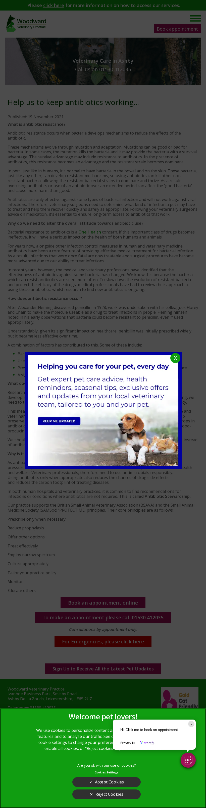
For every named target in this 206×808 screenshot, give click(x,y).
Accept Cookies (109, 782)
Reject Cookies (109, 794)
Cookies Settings (106, 772)
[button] (188, 760)
